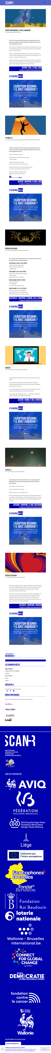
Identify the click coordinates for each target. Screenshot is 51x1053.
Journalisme (14, 369)
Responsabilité (25, 139)
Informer (19, 250)
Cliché (10, 471)
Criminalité (13, 250)
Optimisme (17, 369)
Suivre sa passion (11, 575)
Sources (7, 367)
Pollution (22, 250)
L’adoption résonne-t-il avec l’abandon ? (18, 30)
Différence (16, 250)
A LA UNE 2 (18, 577)
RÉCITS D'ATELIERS (18, 32)
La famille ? (9, 137)
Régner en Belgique (11, 248)
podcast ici (20, 177)
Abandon (10, 32)
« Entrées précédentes (9, 654)
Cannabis (13, 139)
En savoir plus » (31, 1050)
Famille (15, 139)
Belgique (10, 250)
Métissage (18, 139)
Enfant (12, 471)
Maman (18, 471)
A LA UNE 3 (20, 369)
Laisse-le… (8, 469)
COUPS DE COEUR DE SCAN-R (31, 139)
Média (13, 577)
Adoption (12, 32)
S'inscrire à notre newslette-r (12, 1043)
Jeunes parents (15, 471)
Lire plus (25, 101)
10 (30, 104)
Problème (21, 139)
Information (10, 369)
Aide (14, 32)
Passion (15, 577)
